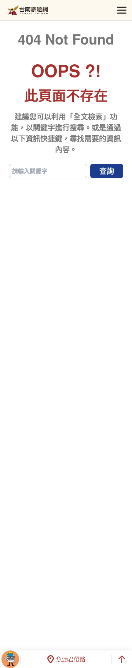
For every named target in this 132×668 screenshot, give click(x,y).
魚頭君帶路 (70, 659)
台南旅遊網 (28, 10)
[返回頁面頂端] (121, 659)
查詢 (106, 171)
